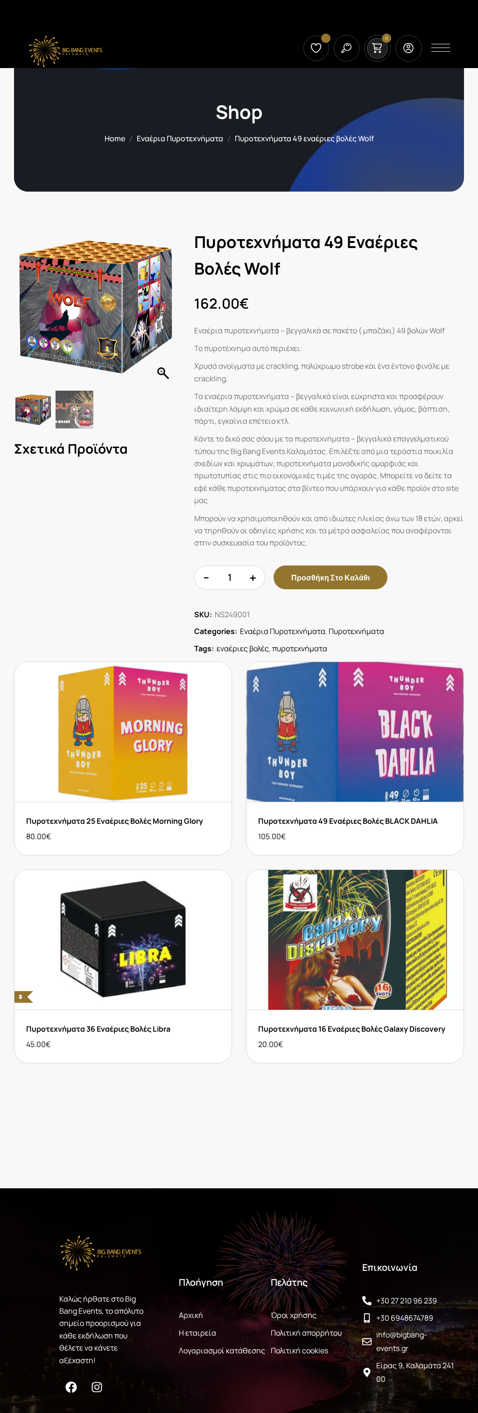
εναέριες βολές (243, 648)
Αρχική (191, 1315)
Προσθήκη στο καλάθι (330, 577)
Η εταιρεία (197, 1333)
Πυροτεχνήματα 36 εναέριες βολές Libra (98, 1029)
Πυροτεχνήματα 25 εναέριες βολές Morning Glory (114, 821)
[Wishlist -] (317, 48)
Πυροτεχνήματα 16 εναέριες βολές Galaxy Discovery (351, 1029)
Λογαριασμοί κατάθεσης (222, 1350)
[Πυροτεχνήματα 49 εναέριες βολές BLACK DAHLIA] (355, 732)
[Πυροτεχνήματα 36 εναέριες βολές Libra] (123, 940)
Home (115, 138)
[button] (164, 309)
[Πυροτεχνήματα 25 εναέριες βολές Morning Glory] (123, 732)
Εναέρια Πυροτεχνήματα (180, 138)
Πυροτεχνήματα (356, 631)
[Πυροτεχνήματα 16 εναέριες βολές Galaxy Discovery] (355, 940)
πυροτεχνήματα (299, 648)
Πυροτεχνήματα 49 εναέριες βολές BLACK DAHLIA (348, 821)
